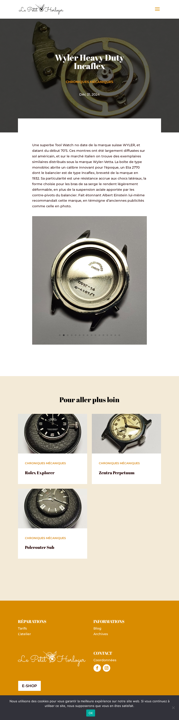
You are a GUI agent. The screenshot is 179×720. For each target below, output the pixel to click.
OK (91, 713)
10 (95, 335)
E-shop (29, 686)
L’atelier (24, 634)
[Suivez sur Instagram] (106, 668)
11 (99, 335)
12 (103, 335)
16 (119, 335)
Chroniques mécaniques (89, 82)
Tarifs (22, 628)
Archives (100, 634)
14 (111, 335)
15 (115, 335)
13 (107, 335)
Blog (97, 628)
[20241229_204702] (89, 343)
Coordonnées (104, 660)
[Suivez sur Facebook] (97, 668)
